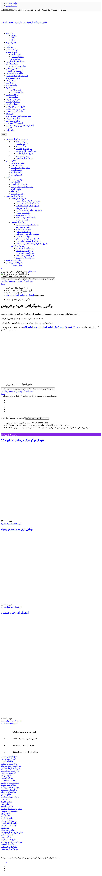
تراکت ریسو (6, 837)
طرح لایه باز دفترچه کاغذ (11, 766)
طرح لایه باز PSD (13, 102)
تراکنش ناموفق (17, 57)
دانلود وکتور (10, 80)
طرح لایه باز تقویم (8, 839)
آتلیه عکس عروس (8, 759)
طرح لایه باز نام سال (14, 111)
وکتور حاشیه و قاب (9, 820)
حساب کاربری (12, 64)
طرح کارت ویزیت (13, 99)
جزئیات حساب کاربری (15, 61)
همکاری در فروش (18, 66)
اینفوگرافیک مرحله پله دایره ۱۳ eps (22, 440)
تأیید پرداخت (16, 54)
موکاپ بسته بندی (8, 780)
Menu (4, 135)
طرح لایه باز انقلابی (9, 847)
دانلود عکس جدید (13, 78)
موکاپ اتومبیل (7, 778)
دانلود (29, 271)
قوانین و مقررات (13, 118)
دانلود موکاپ (6, 775)
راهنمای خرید (11, 3)
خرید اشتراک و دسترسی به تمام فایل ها (17, 281)
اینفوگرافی (29, 295)
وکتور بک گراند (7, 818)
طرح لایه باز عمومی (9, 756)
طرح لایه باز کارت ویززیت (11, 842)
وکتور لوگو (5, 828)
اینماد (8, 45)
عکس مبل (5, 799)
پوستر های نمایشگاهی (10, 797)
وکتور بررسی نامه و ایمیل (17, 529)
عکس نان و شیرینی (9, 811)
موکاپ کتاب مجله (8, 792)
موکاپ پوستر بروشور (10, 782)
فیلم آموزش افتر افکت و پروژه (19, 116)
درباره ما (9, 83)
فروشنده (9, 113)
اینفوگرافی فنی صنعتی (15, 612)
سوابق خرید (16, 59)
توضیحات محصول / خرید (11, 523)
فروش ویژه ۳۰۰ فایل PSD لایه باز (20, 125)
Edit (12, 38)
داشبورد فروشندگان (14, 68)
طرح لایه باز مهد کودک (10, 771)
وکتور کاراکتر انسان (9, 823)
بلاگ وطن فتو (11, 5)
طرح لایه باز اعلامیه (9, 844)
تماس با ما (10, 130)
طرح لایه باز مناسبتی (9, 849)
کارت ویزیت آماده (8, 773)
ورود (3, 284)
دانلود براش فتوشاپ (14, 73)
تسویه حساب (11, 52)
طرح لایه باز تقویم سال (15, 106)
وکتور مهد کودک (7, 830)
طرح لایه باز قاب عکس (10, 768)
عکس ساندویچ (7, 806)
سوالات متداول (12, 95)
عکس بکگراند (6, 801)
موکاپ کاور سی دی (9, 790)
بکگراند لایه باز (7, 761)
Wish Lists (10, 33)
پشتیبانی (9, 47)
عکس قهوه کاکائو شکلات (11, 809)
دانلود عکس (6, 794)
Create (13, 35)
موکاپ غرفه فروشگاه (10, 787)
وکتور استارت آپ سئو (15, 295)
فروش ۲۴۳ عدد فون (14, 123)
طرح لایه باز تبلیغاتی (9, 764)
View (13, 40)
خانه (34, 271)
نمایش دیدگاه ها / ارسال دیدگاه (37, 418)
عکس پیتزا (5, 804)
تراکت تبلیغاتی (12, 49)
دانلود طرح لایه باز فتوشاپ (17, 76)
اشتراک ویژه (11, 42)
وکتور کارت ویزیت (8, 825)
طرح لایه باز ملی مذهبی (16, 109)
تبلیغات (9, 128)
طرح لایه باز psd (12, 104)
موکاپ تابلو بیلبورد (8, 785)
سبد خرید (10, 87)
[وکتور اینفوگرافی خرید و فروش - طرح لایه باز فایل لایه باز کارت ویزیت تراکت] (51, 16)
